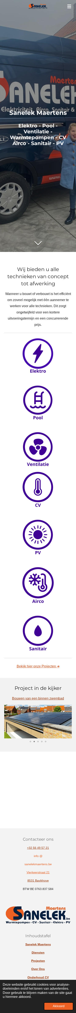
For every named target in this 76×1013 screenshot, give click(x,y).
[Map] (38, 790)
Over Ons (38, 969)
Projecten (38, 960)
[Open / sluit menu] (69, 6)
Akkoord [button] (58, 1006)
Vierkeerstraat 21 (38, 872)
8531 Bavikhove (38, 880)
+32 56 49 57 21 (38, 847)
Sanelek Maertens (38, 944)
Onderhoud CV (38, 977)
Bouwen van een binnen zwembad (38, 698)
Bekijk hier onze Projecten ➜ (38, 666)
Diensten (38, 952)
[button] (68, 708)
